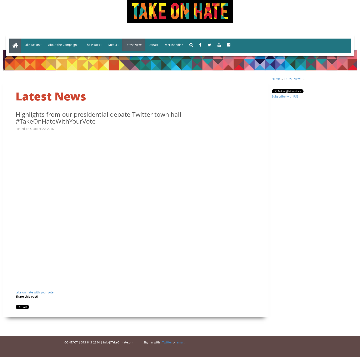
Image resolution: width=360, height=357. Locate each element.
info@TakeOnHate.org (118, 342)
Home (276, 79)
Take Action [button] (32, 45)
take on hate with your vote (35, 292)
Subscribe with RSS (285, 96)
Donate (154, 45)
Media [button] (112, 45)
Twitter (167, 342)
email (180, 342)
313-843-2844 (90, 342)
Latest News (133, 45)
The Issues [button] (92, 45)
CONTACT (71, 342)
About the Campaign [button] (62, 45)
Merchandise (174, 45)
